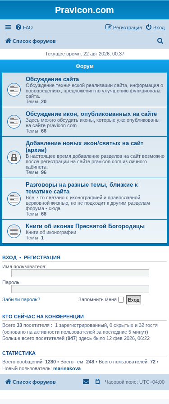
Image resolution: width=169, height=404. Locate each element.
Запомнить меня (98, 299)
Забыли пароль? (21, 299)
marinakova (67, 368)
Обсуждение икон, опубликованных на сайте (91, 113)
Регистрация (42, 257)
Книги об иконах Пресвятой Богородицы (85, 226)
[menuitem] (24, 27)
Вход (9, 257)
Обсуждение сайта (52, 79)
